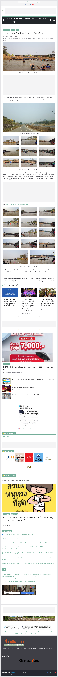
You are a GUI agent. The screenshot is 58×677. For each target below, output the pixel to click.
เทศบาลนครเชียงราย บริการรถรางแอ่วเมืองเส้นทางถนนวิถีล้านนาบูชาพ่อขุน (15, 280)
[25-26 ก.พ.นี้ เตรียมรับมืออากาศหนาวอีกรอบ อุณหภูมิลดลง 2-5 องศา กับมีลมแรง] (10, 289)
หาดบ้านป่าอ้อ (28, 38)
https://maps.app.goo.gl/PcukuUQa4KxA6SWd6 (17, 204)
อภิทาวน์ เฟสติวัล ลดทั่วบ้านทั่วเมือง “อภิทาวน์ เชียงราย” (24, 387)
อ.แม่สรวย (31, 579)
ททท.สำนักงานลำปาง (48, 574)
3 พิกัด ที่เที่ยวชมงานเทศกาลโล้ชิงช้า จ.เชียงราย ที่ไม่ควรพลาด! (30, 2)
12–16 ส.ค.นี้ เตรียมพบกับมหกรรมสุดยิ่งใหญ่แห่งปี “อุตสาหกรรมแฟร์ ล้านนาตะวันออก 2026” (24, 542)
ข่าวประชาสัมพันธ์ (18, 18)
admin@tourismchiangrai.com (19, 372)
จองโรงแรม (25, 22)
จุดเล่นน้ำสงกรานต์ (36, 574)
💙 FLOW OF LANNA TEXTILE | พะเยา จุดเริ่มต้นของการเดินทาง (18, 534)
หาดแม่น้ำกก (46, 38)
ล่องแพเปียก (22, 38)
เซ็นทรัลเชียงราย (5, 581)
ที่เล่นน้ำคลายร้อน (16, 38)
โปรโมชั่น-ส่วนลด (6, 363)
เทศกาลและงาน (42, 18)
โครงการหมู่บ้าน (31, 581)
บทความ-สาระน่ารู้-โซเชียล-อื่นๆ (14, 22)
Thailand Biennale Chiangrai (17, 574)
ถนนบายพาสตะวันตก (8, 38)
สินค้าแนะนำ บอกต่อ (14, 514)
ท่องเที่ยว (8, 18)
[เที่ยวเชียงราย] (3, 20)
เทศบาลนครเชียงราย (16, 581)
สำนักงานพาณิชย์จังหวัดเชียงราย (15, 579)
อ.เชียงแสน (26, 579)
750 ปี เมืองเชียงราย (6, 574)
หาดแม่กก (41, 38)
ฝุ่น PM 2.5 (23, 576)
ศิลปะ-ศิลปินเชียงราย (42, 577)
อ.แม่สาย (36, 579)
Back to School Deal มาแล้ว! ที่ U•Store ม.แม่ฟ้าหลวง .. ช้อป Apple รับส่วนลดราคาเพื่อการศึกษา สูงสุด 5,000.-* (33, 380)
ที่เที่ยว (17, 30)
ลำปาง (36, 577)
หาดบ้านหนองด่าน (35, 38)
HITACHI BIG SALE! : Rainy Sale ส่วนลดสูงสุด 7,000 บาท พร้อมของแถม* (28, 368)
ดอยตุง (41, 574)
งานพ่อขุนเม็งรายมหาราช (28, 574)
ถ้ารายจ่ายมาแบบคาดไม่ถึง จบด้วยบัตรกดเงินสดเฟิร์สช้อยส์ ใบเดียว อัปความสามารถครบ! (31, 395)
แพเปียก (4, 40)
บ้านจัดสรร (18, 577)
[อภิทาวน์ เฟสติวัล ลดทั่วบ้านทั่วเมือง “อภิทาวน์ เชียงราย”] (6, 388)
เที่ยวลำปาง (25, 581)
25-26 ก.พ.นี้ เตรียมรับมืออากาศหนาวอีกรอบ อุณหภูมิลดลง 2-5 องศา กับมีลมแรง (10, 302)
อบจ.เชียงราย (42, 579)
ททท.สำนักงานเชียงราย (8, 577)
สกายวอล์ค (49, 576)
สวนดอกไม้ (4, 579)
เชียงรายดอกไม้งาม (48, 579)
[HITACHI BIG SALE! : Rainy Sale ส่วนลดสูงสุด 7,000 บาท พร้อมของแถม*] (29, 347)
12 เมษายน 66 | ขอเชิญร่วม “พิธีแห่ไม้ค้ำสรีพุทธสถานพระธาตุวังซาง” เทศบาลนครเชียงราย (47, 303)
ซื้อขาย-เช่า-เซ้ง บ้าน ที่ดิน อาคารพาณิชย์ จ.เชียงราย (29, 623)
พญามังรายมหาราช (28, 576)
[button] (11, 18)
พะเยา (33, 576)
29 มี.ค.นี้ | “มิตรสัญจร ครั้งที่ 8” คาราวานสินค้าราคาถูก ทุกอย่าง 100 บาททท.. (42, 280)
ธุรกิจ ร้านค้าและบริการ (30, 18)
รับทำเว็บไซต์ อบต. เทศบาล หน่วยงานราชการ (30, 428)
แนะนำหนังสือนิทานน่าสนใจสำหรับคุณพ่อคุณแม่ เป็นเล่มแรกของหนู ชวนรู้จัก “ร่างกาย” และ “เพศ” (28, 518)
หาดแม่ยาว (52, 38)
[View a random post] (54, 20)
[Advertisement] (30, 11)
